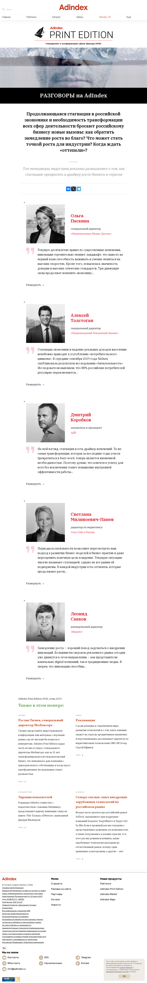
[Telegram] (78, 189)
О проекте (56, 883)
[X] (73, 189)
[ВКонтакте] (68, 189)
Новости (56, 904)
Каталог (55, 899)
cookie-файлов (125, 967)
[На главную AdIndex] (73, 7)
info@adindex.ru (17, 969)
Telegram (86, 957)
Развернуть (33, 285)
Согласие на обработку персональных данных (21, 922)
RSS (46, 957)
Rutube (85, 963)
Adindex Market (108, 894)
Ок (124, 976)
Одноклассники (53, 963)
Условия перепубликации (13, 888)
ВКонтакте (14, 963)
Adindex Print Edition (111, 889)
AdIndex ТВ (105, 17)
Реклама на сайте (61, 889)
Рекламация (85, 720)
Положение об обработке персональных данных (22, 919)
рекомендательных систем (117, 972)
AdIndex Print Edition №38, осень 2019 (40, 698)
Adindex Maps (107, 899)
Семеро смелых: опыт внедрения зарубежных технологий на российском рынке (101, 802)
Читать (20, 781)
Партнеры (56, 894)
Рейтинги (105, 883)
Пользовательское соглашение (15, 917)
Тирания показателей (35, 797)
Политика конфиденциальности (15, 914)
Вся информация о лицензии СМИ (16, 911)
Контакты (13, 957)
